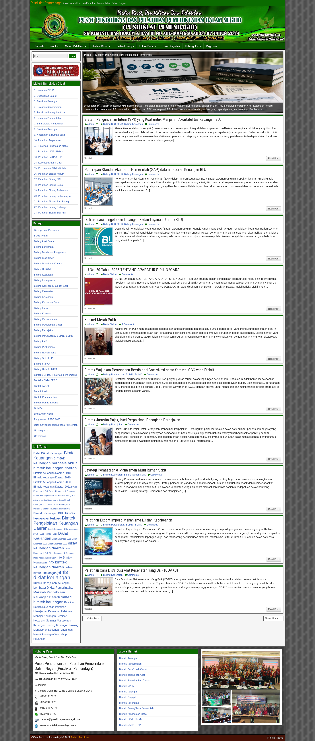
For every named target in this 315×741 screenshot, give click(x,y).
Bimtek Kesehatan (129, 702)
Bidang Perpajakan (113, 424)
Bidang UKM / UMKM (45, 369)
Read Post (273, 158)
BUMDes (39, 408)
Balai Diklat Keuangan (48, 453)
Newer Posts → (273, 618)
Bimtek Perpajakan (129, 697)
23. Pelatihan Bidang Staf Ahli (50, 212)
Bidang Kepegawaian (45, 280)
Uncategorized (41, 430)
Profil (53, 46)
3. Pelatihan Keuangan (46, 101)
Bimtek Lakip (41, 391)
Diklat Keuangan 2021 (57, 544)
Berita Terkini (110, 274)
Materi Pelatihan (74, 46)
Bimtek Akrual (41, 386)
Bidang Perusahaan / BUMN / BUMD (122, 374)
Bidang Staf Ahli (42, 363)
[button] (241, 670)
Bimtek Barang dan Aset (132, 674)
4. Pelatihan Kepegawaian (47, 107)
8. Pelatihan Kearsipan (46, 129)
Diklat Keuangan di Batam (44, 558)
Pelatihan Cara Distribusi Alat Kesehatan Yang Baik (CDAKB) (131, 570)
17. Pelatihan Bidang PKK (48, 179)
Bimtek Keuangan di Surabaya (56, 509)
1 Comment (128, 324)
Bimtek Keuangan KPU (48, 513)
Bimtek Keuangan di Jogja (52, 500)
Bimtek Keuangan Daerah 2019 (52, 477)
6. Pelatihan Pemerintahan (48, 118)
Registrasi (211, 46)
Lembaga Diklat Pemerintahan (53, 587)
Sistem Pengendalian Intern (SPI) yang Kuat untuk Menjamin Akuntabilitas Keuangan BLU (152, 119)
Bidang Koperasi (42, 313)
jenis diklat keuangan (51, 574)
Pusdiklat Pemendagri (46, 3)
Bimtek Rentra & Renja (46, 402)
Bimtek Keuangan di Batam (45, 495)
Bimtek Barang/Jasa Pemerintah (136, 708)
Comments (153, 124)
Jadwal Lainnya (125, 46)
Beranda (39, 46)
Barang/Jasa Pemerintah (47, 230)
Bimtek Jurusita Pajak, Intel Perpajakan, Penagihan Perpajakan (132, 420)
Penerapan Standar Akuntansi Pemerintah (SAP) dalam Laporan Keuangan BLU (145, 169)
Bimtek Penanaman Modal (133, 714)
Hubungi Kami (193, 46)
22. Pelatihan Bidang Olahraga (50, 207)
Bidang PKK (40, 341)
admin (90, 124)
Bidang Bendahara (43, 246)
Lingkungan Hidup (43, 413)
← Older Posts (92, 618)
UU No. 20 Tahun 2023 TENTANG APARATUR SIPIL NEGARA (132, 269)
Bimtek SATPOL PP (130, 725)
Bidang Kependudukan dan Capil (51, 285)
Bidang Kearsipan (43, 274)
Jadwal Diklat (100, 46)
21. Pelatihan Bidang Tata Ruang (51, 201)
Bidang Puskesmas (44, 347)
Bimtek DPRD (126, 686)
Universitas (40, 436)
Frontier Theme (275, 737)
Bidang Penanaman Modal (48, 324)
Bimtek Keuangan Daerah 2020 (52, 482)
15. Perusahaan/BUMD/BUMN (50, 168)
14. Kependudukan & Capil (48, 162)
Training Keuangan (57, 625)
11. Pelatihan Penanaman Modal (51, 146)
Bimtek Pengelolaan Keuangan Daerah (55, 523)
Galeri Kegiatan (171, 46)
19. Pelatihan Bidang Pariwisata (51, 190)
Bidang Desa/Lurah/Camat (48, 263)
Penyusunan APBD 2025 (47, 419)
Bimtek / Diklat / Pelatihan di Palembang (55, 375)
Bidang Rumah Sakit (135, 474)
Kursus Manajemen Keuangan (51, 582)
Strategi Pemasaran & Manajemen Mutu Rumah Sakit (125, 470)
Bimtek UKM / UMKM (130, 719)
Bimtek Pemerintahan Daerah (134, 680)
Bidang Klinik (41, 308)
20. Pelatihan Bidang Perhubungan (52, 196)
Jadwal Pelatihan (80, 737)
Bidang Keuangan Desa (46, 302)
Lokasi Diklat (146, 46)
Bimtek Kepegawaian (130, 663)
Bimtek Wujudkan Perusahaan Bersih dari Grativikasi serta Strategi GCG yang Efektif (149, 370)
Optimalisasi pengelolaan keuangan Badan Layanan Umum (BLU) (133, 219)
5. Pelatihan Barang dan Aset (49, 112)
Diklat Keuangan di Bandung (61, 553)
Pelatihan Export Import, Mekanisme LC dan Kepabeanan (128, 520)
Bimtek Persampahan (45, 397)
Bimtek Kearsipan (128, 691)
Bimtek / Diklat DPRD (45, 380)
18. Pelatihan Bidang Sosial (48, 185)
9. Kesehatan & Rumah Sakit (49, 134)
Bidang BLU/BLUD (113, 124)
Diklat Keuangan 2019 (61, 539)
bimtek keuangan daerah (55, 468)
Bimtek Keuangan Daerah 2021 (52, 486)
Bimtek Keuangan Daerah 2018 (52, 472)
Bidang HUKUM (42, 269)
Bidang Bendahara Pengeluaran (50, 252)
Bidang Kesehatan (112, 474)
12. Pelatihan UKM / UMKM (48, 151)
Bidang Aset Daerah (44, 241)
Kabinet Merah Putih (100, 319)
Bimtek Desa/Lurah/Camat (133, 669)
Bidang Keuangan (133, 124)
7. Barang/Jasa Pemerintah (48, 123)
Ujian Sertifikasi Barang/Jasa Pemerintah (55, 425)
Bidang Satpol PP (43, 358)
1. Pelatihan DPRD (44, 90)
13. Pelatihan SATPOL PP (48, 157)
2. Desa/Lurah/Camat (45, 96)
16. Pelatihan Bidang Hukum (49, 173)
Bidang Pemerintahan (45, 319)
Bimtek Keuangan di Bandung (62, 491)
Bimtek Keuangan (128, 658)
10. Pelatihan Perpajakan (47, 140)
